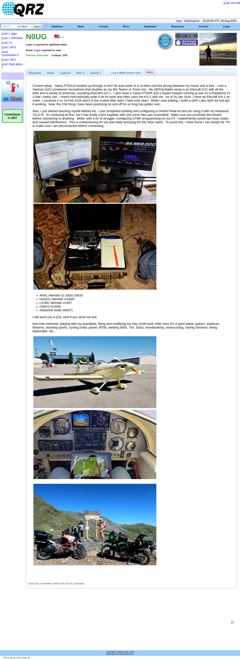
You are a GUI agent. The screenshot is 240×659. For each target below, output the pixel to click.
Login (226, 26)
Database (57, 26)
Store (126, 26)
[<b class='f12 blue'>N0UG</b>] (218, 64)
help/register (192, 20)
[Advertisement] (129, 622)
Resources (177, 26)
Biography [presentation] (35, 72)
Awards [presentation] (95, 72)
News (81, 26)
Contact (203, 26)
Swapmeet (150, 26)
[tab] (35, 73)
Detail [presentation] (50, 72)
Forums (103, 26)
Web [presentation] (80, 72)
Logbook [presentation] (65, 72)
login (179, 20)
